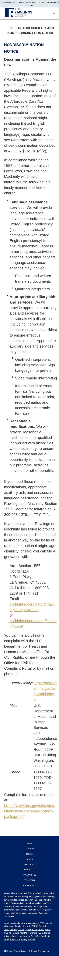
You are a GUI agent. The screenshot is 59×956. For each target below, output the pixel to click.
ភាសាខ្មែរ (22, 936)
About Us (29, 849)
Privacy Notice (29, 875)
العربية (11, 926)
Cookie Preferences (40, 951)
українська (15, 939)
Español (35, 923)
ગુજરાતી (28, 929)
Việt (6, 926)
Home (29, 844)
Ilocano (15, 936)
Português (8, 929)
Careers (29, 859)
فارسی (40, 933)
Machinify (32, 2)
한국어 (26, 926)
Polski (34, 929)
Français (48, 923)
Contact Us (29, 870)
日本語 (41, 929)
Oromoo (33, 933)
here (12, 916)
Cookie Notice (29, 885)
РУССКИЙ (33, 926)
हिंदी (15, 929)
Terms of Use (29, 880)
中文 (42, 923)
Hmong (24, 939)
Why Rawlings (29, 865)
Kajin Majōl (24, 933)
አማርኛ (47, 929)
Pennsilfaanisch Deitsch (41, 936)
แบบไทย (31, 939)
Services (29, 854)
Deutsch (42, 926)
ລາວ (28, 936)
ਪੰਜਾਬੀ (6, 939)
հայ (6, 933)
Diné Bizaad (14, 933)
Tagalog (18, 926)
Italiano (21, 929)
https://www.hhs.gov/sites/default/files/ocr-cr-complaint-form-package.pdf (29, 811)
